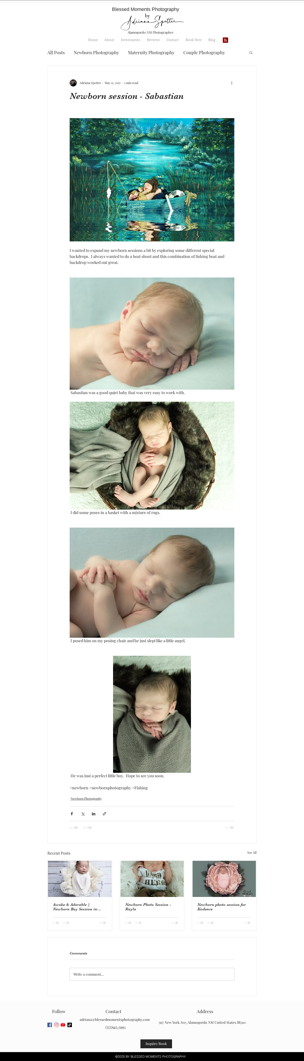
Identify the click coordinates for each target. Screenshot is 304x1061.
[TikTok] (69, 1025)
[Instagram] (56, 1025)
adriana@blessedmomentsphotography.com (115, 1019)
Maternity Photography (151, 52)
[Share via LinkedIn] (93, 814)
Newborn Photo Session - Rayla (148, 906)
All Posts (56, 52)
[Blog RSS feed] (225, 40)
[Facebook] (49, 1025)
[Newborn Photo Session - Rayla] (152, 879)
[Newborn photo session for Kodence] (224, 879)
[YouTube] (63, 1025)
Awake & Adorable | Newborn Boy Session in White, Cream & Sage (75, 906)
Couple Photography (204, 52)
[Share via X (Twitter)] (83, 814)
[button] (251, 52)
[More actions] (231, 83)
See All (252, 852)
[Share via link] (104, 814)
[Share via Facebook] (72, 814)
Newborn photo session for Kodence (221, 906)
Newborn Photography (96, 52)
